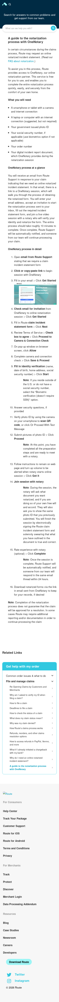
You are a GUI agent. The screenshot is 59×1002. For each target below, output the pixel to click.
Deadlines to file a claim (21, 708)
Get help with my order (22, 666)
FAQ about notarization (21, 61)
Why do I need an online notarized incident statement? (26, 759)
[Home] (5, 4)
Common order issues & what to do (26, 676)
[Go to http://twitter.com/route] (9, 975)
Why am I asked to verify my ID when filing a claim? (27, 696)
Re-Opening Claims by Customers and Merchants (28, 688)
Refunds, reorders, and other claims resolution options (27, 735)
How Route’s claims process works (26, 728)
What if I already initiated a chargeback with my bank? (28, 751)
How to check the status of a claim (26, 713)
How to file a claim (18, 703)
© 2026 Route (14, 987)
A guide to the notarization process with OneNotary (28, 767)
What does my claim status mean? (26, 718)
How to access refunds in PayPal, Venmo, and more (29, 743)
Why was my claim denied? (23, 723)
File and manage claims (20, 681)
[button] (10, 4)
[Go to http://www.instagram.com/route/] (9, 981)
